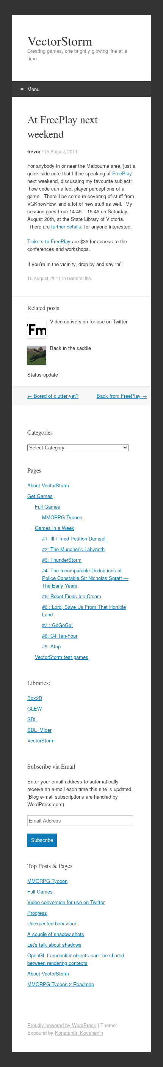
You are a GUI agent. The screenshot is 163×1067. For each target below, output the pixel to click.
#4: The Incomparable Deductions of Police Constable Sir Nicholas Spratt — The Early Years (85, 578)
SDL (32, 719)
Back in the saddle (70, 347)
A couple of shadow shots (55, 934)
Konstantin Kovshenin (79, 1032)
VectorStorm (59, 40)
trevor (34, 151)
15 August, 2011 (61, 151)
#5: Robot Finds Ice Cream (71, 596)
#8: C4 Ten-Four (59, 635)
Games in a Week (54, 527)
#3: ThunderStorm (62, 559)
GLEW (34, 708)
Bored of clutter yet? (52, 395)
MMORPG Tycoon (62, 517)
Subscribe (42, 840)
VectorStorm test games (61, 656)
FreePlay (122, 173)
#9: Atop (51, 646)
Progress (37, 912)
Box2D (34, 697)
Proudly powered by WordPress (61, 1025)
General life (79, 278)
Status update (42, 374)
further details (66, 226)
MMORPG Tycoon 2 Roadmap (60, 984)
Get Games (40, 496)
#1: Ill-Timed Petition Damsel (73, 538)
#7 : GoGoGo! (57, 625)
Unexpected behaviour (51, 923)
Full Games (47, 506)
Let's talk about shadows (54, 944)
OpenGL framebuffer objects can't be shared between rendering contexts (75, 959)
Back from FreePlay (122, 395)
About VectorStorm (48, 485)
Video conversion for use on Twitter (88, 321)
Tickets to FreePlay (49, 241)
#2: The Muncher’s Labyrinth (73, 549)
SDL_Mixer (39, 729)
